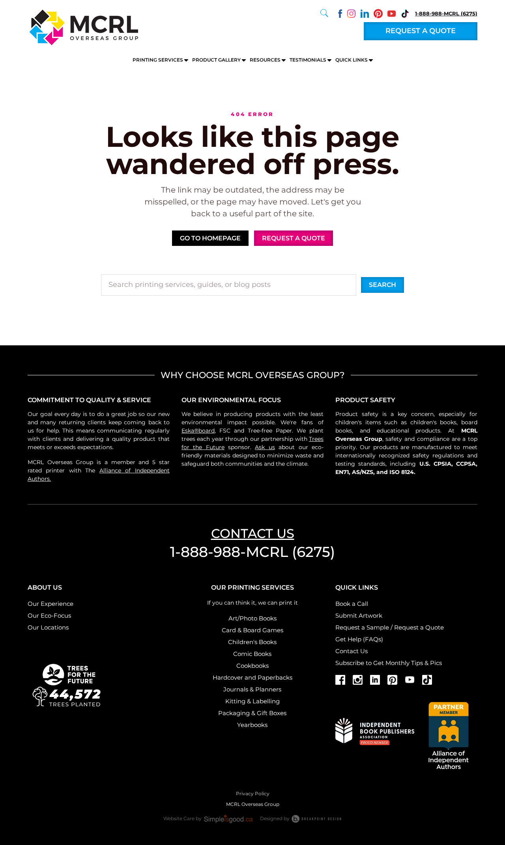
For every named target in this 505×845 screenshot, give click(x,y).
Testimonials (308, 60)
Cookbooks (252, 665)
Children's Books (252, 642)
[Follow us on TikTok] (405, 13)
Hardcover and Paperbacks (252, 677)
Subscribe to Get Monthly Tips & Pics (388, 663)
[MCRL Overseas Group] (83, 26)
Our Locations (48, 627)
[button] (324, 13)
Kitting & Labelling (252, 701)
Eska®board (198, 430)
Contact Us (351, 651)
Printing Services (158, 60)
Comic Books (252, 654)
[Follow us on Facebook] (337, 13)
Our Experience (50, 603)
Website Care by (183, 818)
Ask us (265, 447)
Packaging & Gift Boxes (252, 713)
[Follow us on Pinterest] (378, 13)
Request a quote (420, 30)
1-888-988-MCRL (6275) (446, 13)
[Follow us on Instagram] (351, 13)
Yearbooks (252, 725)
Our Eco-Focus (49, 615)
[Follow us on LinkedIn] (364, 13)
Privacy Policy (252, 793)
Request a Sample (362, 627)
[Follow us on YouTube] (391, 13)
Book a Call (351, 603)
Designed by (275, 818)
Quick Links (351, 60)
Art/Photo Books (252, 618)
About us (45, 587)
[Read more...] (67, 684)
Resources (265, 60)
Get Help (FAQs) (359, 639)
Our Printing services (252, 587)
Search (382, 285)
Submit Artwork (358, 615)
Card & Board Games (252, 630)
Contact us (252, 533)
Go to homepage (210, 238)
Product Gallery (216, 60)
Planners (268, 689)
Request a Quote (419, 627)
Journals (235, 689)
